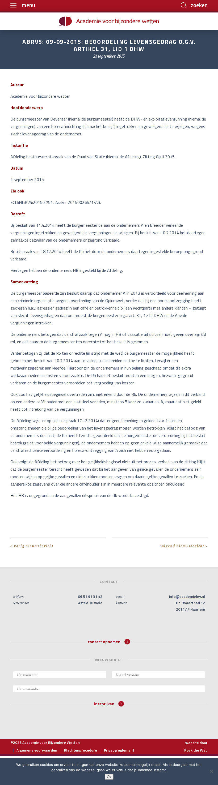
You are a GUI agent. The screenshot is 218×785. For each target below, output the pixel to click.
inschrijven (104, 704)
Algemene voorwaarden (36, 750)
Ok (109, 777)
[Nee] (211, 771)
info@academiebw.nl (187, 596)
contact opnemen (104, 641)
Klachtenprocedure (80, 750)
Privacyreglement (119, 750)
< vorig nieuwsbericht (31, 546)
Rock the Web (196, 750)
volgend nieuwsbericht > (184, 546)
